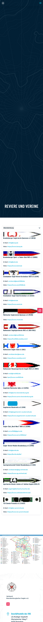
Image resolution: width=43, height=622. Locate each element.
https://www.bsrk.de (14, 266)
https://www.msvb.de (15, 320)
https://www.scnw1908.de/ (16, 435)
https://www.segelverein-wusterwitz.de (21, 416)
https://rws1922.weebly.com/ (17, 339)
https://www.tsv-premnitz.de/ (18, 512)
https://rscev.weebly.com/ (16, 358)
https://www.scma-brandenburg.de (20, 396)
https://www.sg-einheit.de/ (17, 473)
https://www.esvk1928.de (16, 285)
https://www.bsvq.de (14, 246)
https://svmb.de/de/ (14, 454)
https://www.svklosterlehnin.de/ (19, 493)
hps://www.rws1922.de (15, 377)
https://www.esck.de (14, 304)
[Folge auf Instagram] (8, 604)
